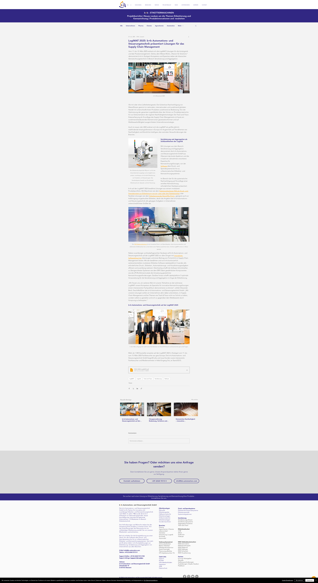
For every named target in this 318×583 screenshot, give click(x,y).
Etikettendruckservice (166, 547)
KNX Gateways (183, 549)
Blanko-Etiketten (164, 546)
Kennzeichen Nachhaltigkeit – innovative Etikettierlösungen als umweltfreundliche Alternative (185, 420)
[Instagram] (188, 576)
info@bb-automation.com (132, 550)
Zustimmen (310, 580)
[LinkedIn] (196, 576)
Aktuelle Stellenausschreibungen (186, 561)
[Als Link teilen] (141, 388)
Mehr (180, 26)
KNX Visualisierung (184, 553)
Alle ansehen (194, 399)
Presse (130, 383)
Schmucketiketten (165, 544)
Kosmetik (162, 536)
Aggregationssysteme (185, 523)
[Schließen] (316, 580)
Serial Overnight (164, 549)
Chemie (149, 26)
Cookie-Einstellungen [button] (287, 580)
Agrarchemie (159, 26)
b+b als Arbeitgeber (184, 558)
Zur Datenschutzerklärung (151, 580)
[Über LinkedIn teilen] (137, 388)
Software (166, 378)
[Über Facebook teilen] (129, 388)
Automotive (171, 26)
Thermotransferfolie (165, 551)
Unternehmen (130, 26)
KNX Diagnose (183, 547)
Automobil (162, 538)
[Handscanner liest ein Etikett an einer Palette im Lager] (159, 409)
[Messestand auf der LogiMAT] (132, 409)
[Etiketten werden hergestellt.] (186, 409)
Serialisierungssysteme (185, 522)
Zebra (180, 533)
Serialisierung (158, 378)
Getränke (162, 533)
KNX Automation (183, 544)
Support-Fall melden (136, 558)
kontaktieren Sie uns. (159, 498)
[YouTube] (192, 576)
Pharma (140, 26)
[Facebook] (184, 576)
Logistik (139, 378)
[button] (196, 25)
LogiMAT (131, 378)
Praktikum (181, 566)
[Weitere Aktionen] (189, 37)
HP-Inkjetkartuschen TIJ (167, 553)
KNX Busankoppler (184, 546)
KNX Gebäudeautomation (187, 542)
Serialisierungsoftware (185, 520)
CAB (179, 531)
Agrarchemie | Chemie (166, 529)
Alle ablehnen (299, 580)
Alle (121, 26)
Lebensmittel (163, 531)
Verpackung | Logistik (166, 535)
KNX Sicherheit (183, 551)
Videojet (181, 536)
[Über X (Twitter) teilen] (133, 388)
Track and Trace (148, 378)
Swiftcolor (181, 534)
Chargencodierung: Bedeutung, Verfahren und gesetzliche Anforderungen (158, 420)
